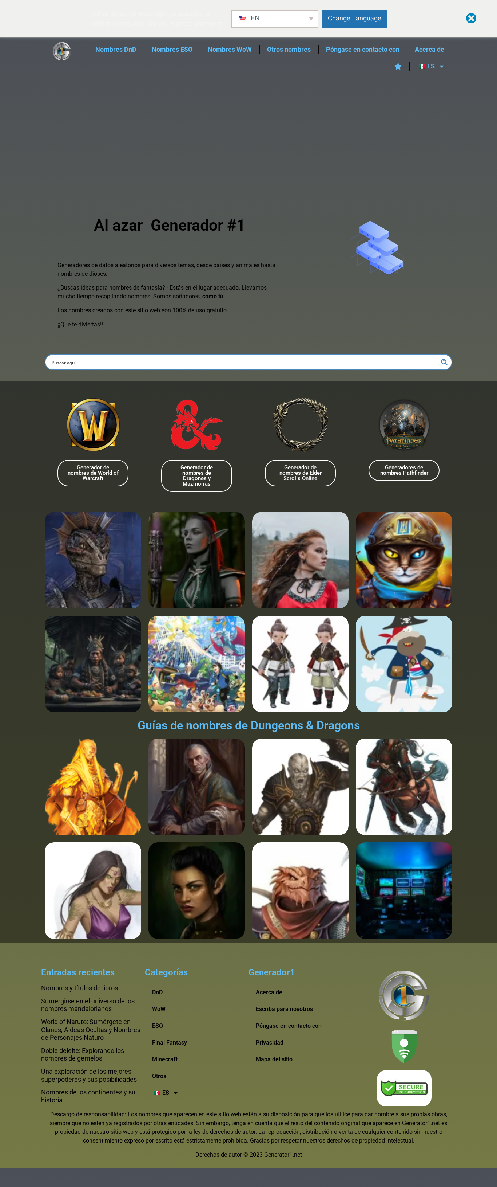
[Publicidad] (248, 133)
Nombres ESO (172, 49)
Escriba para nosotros (284, 1009)
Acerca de (429, 49)
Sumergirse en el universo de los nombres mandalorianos (88, 1005)
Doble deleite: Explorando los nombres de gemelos (82, 1054)
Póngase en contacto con (362, 49)
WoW (159, 1009)
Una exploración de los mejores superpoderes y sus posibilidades (89, 1075)
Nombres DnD (115, 49)
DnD (157, 992)
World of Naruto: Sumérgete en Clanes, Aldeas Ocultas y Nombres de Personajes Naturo (90, 1029)
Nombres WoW (230, 49)
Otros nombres (289, 49)
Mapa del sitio (274, 1059)
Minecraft (165, 1059)
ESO (157, 1025)
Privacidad (269, 1042)
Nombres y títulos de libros (79, 988)
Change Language (354, 18)
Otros (159, 1076)
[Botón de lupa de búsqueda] (444, 362)
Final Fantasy (169, 1042)
